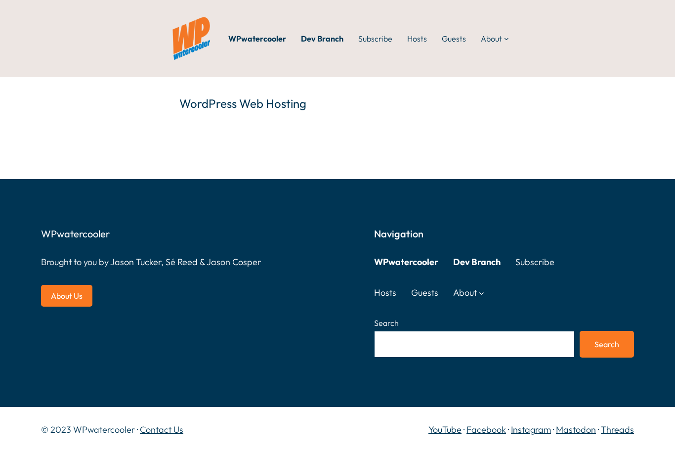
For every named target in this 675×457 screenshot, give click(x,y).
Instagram (531, 429)
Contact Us (161, 429)
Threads (617, 429)
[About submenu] (506, 38)
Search (386, 323)
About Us (67, 296)
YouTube (445, 429)
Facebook (486, 429)
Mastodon (576, 429)
